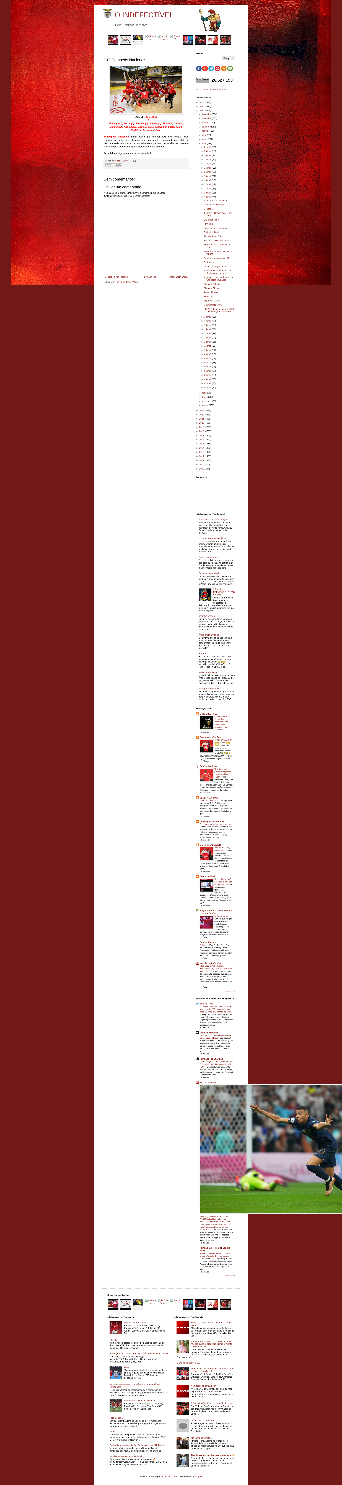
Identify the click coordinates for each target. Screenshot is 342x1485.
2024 (202, 110)
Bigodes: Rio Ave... (213, 300)
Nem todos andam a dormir (204, 1386)
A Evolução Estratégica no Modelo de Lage (212, 1403)
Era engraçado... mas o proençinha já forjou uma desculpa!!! (139, 1353)
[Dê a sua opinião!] (110, 165)
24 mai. (208, 176)
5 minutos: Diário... (213, 232)
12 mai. (208, 342)
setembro (206, 127)
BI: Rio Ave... (210, 296)
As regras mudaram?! (209, 688)
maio (204, 143)
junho (205, 139)
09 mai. (208, 354)
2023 (202, 410)
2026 (202, 102)
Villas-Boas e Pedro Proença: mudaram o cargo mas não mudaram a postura (216, 968)
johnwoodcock (168, 1476)
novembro (207, 118)
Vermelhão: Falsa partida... (137, 1322)
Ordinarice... (210, 262)
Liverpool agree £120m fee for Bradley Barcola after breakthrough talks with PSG (216, 1064)
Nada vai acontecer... (209, 672)
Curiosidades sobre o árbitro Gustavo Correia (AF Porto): (137, 1445)
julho (204, 135)
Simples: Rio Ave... (213, 288)
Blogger (199, 1476)
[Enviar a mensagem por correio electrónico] (134, 161)
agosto (205, 131)
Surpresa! (203, 653)
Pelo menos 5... (117, 1418)
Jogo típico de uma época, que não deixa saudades (219, 278)
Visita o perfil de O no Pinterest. (211, 89)
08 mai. (208, 358)
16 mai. (208, 325)
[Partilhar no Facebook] (117, 165)
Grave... (128, 1367)
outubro (206, 122)
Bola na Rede (206, 1004)
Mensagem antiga (179, 277)
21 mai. (208, 188)
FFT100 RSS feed (208, 1082)
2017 (202, 435)
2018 (202, 431)
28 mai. (208, 159)
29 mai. (208, 155)
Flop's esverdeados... (209, 557)
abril (204, 393)
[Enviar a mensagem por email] (106, 165)
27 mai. (208, 163)
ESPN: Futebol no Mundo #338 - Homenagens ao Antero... (219, 310)
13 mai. (208, 337)
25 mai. (208, 172)
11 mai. (208, 346)
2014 (202, 448)
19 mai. (208, 197)
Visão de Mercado (209, 1032)
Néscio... (114, 1340)
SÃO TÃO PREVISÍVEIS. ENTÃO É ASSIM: (224, 592)
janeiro (205, 405)
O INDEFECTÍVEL (144, 15)
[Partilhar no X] (113, 165)
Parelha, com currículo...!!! (216, 258)
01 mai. (208, 387)
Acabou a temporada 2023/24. (218, 266)
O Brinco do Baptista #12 (189, 1363)
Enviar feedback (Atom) (127, 282)
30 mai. (208, 151)
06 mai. (208, 366)
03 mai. (208, 379)
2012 (202, 456)
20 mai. (208, 193)
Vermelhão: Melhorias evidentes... (140, 1400)
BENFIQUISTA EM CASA (212, 821)
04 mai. (208, 375)
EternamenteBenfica (210, 737)
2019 (202, 427)
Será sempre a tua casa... (216, 228)
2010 (202, 464)
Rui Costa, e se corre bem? (217, 240)
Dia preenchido (211, 220)
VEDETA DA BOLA (209, 798)
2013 (202, 452)
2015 (202, 443)
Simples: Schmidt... (213, 284)
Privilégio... (209, 224)
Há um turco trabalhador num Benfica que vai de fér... (218, 271)
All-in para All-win (221, 916)
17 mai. (208, 321)
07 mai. (208, 362)
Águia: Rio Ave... (212, 292)
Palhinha (204, 945)
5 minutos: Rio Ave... (213, 305)
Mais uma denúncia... (201, 1438)
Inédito (113, 1431)
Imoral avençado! (207, 616)
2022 (202, 414)
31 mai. (208, 147)
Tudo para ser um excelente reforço (215, 824)
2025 (202, 106)
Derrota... (208, 209)
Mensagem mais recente (116, 277)
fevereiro (206, 401)
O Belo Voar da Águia (210, 845)
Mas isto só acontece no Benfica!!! (126, 1456)
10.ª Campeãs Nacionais (216, 200)
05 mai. (208, 371)
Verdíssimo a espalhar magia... (213, 519)
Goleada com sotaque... (215, 204)
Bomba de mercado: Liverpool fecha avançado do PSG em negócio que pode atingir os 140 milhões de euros (216, 1009)
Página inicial (149, 277)
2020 (202, 423)
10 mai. (208, 350)
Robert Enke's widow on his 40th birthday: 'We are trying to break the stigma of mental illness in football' (211, 1344)
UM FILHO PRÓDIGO (210, 800)
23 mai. (208, 180)
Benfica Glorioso (208, 766)
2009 (202, 469)
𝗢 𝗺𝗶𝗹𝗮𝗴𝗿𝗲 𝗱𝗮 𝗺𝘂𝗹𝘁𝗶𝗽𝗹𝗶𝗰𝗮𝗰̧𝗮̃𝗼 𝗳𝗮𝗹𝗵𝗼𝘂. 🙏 (213, 1455)
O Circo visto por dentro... (203, 1420)
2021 (202, 419)
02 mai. (208, 383)
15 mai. (208, 329)
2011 (202, 460)
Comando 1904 (207, 876)
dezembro (207, 114)
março (205, 397)
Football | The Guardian (211, 1059)
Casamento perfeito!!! (209, 573)
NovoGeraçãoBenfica (211, 963)
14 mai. (208, 333)
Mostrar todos (230, 991)
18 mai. (208, 317)
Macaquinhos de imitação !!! (212, 538)
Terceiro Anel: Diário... (214, 236)
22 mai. (208, 184)
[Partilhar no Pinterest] (120, 165)
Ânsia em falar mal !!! (209, 635)
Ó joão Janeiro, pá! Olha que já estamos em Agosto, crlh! (223, 881)
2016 (202, 439)
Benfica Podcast (208, 942)
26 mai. (208, 168)
